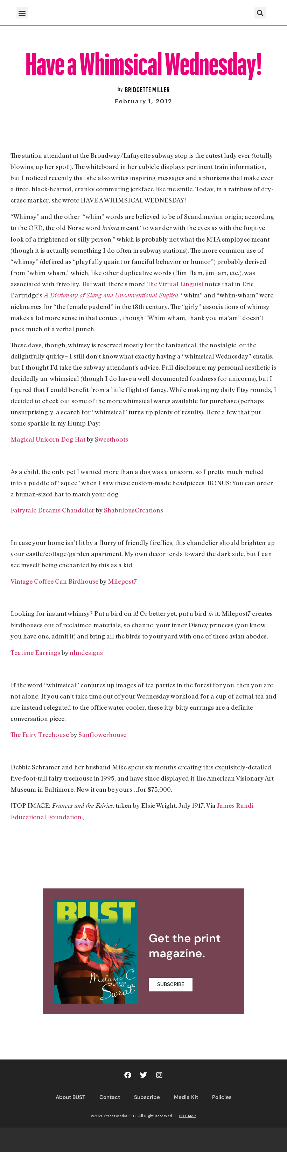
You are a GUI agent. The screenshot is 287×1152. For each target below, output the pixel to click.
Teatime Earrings (35, 652)
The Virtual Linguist (176, 284)
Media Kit (186, 1097)
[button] (22, 13)
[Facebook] (128, 1075)
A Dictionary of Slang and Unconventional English (110, 295)
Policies (222, 1097)
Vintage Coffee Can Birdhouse (54, 581)
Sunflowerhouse (102, 734)
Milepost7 (122, 581)
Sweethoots (111, 439)
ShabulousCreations (133, 510)
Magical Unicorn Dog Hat (47, 439)
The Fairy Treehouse (40, 734)
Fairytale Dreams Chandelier (53, 510)
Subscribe (147, 1097)
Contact (109, 1097)
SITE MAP (187, 1116)
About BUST (70, 1097)
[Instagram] (159, 1075)
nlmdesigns (86, 652)
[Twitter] (143, 1075)
